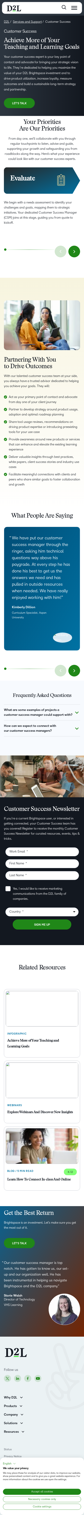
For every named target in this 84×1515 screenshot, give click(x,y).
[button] (9, 1463)
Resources (11, 1432)
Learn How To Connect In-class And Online (39, 1179)
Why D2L (10, 1397)
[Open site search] (64, 7)
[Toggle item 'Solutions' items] (21, 1422)
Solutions (10, 1423)
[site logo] (14, 7)
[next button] (74, 251)
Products (10, 1406)
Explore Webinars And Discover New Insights (40, 1112)
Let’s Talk (19, 103)
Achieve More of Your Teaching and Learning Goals (33, 1043)
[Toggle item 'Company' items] (22, 1414)
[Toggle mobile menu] (74, 8)
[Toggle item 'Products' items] (21, 1405)
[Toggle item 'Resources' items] (23, 1431)
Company (11, 1414)
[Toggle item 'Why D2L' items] (21, 1397)
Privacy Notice (12, 1456)
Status (8, 1449)
